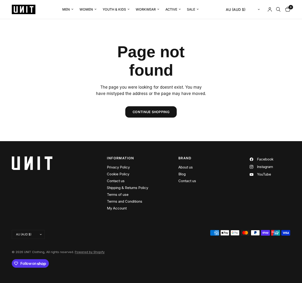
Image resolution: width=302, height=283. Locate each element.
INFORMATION (120, 158)
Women (86, 9)
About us (185, 167)
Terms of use (118, 194)
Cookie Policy (118, 174)
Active (171, 9)
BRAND (185, 158)
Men (66, 9)
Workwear (146, 9)
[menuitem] (67, 9)
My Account (117, 208)
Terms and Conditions (124, 201)
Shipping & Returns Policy (127, 187)
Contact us (116, 181)
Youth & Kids (114, 9)
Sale (191, 9)
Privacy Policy (118, 167)
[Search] (278, 9)
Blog (182, 174)
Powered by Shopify (90, 252)
